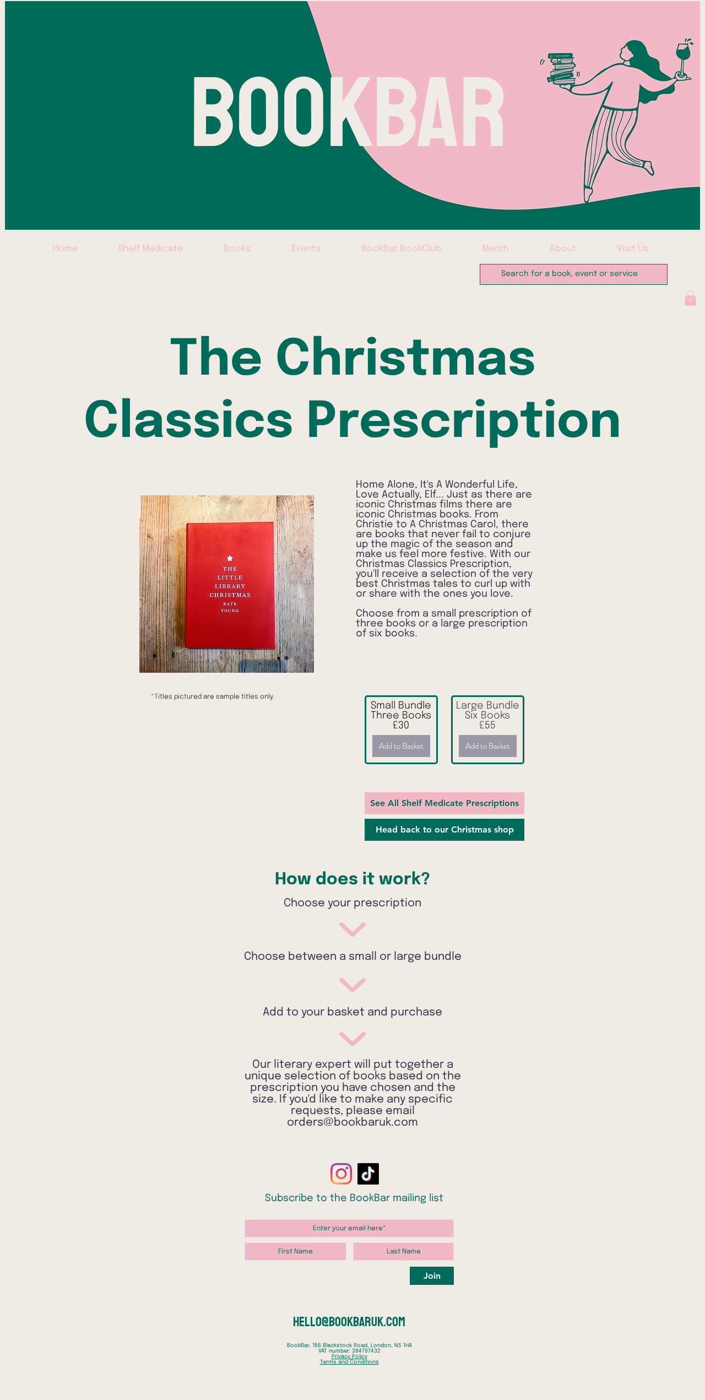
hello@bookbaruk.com (349, 1321)
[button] (690, 297)
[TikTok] (368, 1174)
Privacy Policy (349, 1356)
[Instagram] (341, 1174)
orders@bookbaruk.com (352, 1122)
